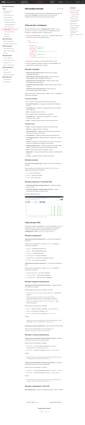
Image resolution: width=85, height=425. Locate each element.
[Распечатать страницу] (62, 9)
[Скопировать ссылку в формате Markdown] (60, 9)
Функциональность (11, 2)
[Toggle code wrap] (59, 41)
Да (41, 411)
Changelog (60, 2)
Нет (46, 411)
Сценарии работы (52, 2)
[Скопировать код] (61, 41)
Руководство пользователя (40, 2)
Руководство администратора (24, 2)
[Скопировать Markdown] (58, 9)
